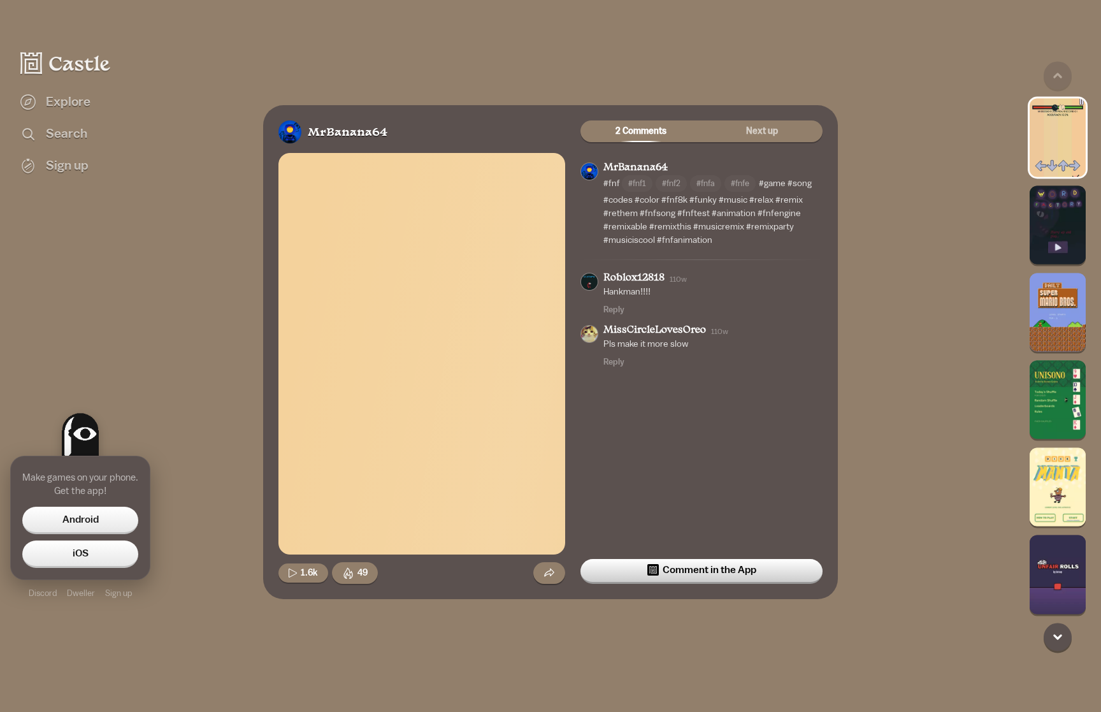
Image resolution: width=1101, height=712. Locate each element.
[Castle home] (65, 63)
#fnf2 (671, 183)
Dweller (81, 593)
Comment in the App (709, 570)
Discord (43, 593)
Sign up (118, 593)
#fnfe (740, 183)
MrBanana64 (347, 132)
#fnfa (705, 183)
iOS (81, 553)
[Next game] (1058, 637)
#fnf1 (637, 183)
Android (80, 519)
